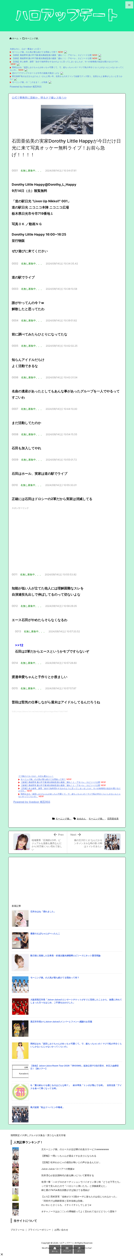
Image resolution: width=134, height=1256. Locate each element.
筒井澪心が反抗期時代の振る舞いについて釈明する (67, 1175)
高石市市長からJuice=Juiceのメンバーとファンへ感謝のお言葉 (61, 1021)
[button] (1, 1254)
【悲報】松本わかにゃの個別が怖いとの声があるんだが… (70, 1162)
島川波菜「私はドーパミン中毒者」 (47, 1107)
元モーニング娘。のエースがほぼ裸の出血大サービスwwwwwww (75, 1149)
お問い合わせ (61, 1229)
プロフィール (17, 1229)
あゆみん (81, 818)
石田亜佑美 (113, 818)
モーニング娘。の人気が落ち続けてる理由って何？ (34, 52)
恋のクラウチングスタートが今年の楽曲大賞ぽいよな (35, 73)
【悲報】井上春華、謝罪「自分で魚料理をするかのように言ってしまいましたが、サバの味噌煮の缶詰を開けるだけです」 (66, 61)
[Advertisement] (67, 538)
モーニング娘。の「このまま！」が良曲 (29, 82)
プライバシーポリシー (39, 1229)
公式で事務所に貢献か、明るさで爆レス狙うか (39, 97)
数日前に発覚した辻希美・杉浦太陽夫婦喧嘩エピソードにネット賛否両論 (65, 955)
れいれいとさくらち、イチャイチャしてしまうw (66, 1204)
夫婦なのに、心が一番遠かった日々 (25, 49)
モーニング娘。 (32, 38)
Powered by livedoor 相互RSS (26, 86)
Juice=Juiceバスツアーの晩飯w (57, 1168)
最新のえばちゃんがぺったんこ (45, 933)
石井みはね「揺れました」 (43, 911)
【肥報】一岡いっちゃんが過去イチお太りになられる (68, 1155)
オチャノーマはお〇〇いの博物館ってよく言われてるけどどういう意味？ (79, 1211)
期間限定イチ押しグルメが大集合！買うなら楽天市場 (38, 1135)
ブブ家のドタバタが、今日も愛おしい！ (36, 776)
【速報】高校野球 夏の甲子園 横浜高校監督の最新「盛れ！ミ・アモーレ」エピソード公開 (52, 55)
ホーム (15, 38)
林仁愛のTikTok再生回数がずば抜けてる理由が (65, 1190)
